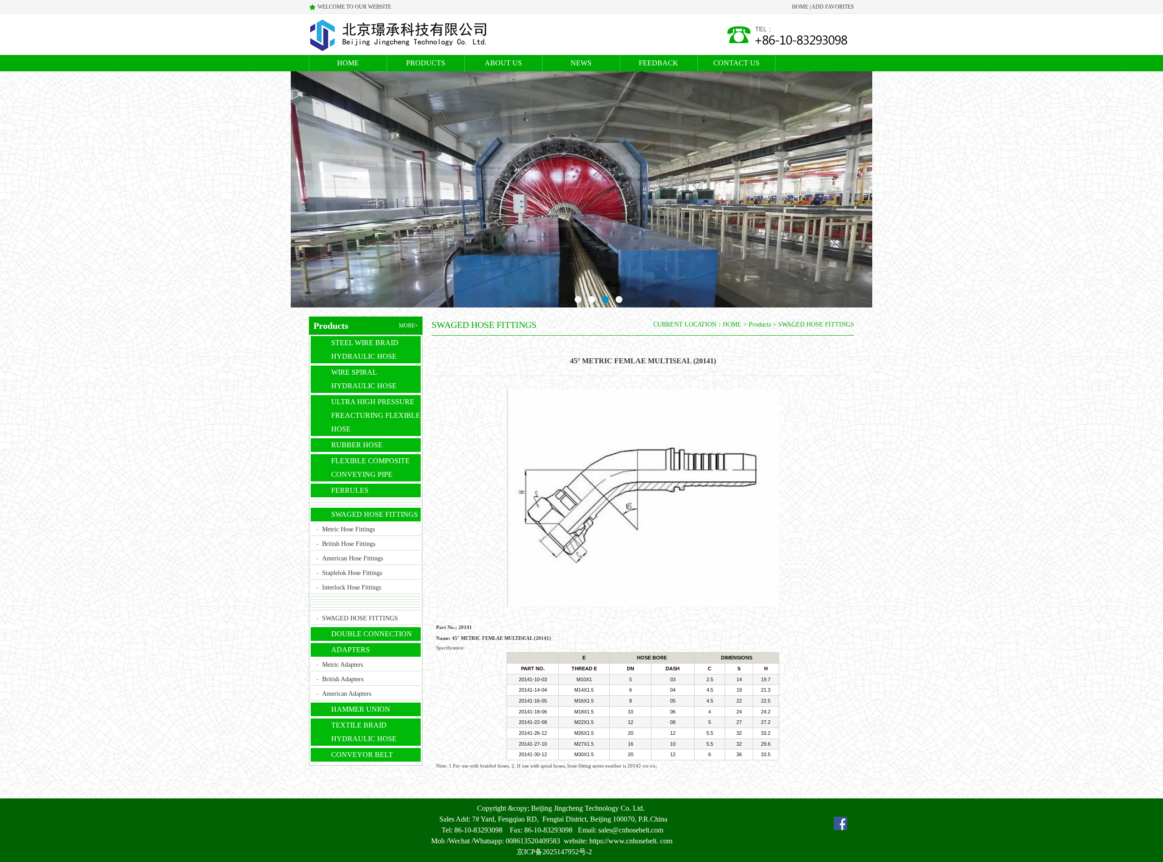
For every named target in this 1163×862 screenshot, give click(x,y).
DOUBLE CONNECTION (371, 634)
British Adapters (342, 679)
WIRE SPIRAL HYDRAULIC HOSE (364, 379)
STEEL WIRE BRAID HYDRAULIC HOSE (364, 349)
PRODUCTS (425, 63)
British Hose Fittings (348, 543)
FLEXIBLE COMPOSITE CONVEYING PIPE (370, 467)
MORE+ (408, 325)
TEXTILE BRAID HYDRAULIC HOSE (364, 732)
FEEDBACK (658, 63)
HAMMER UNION (360, 709)
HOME (800, 7)
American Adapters (346, 693)
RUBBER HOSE (357, 445)
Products (760, 324)
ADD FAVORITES (832, 7)
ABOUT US (503, 63)
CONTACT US (736, 63)
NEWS (581, 63)
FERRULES (349, 490)
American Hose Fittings (352, 558)
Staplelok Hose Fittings (352, 573)
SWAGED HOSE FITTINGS (374, 514)
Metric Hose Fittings (348, 529)
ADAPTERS (350, 650)
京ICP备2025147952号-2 (554, 852)
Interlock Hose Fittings (351, 587)
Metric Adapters (342, 664)
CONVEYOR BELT (362, 754)
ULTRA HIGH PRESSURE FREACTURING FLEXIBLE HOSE (375, 415)
